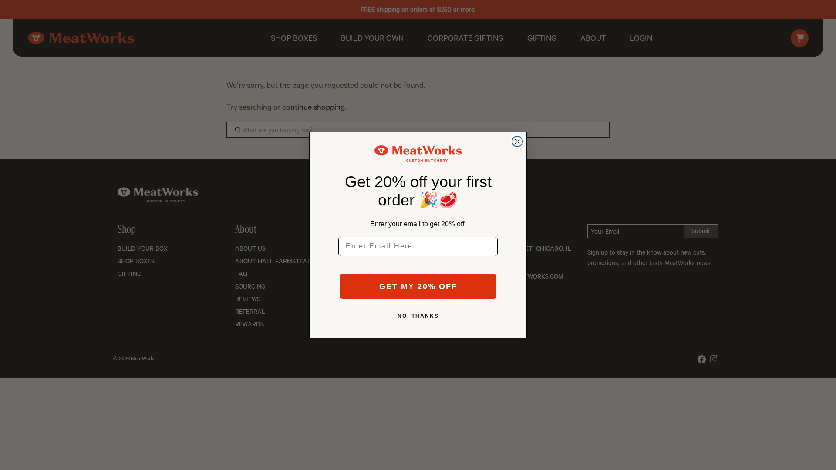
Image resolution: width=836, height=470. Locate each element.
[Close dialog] (517, 141)
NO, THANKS (418, 316)
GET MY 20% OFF (418, 286)
